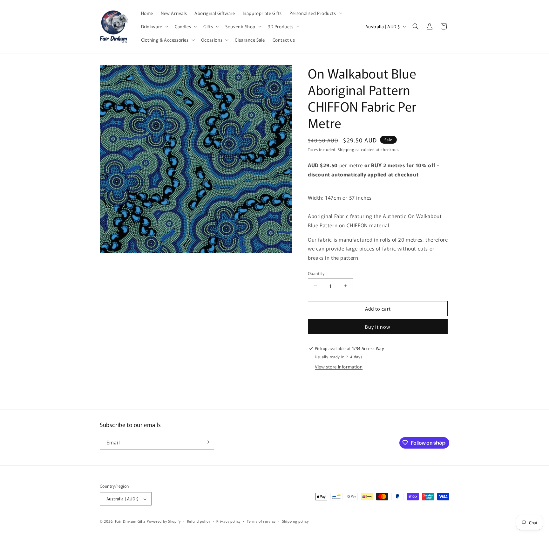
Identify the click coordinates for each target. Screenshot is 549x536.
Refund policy (198, 521)
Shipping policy (295, 521)
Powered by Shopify (164, 521)
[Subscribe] (207, 442)
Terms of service (261, 521)
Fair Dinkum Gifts (130, 521)
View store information (339, 366)
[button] (315, 13)
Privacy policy (228, 521)
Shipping (346, 149)
